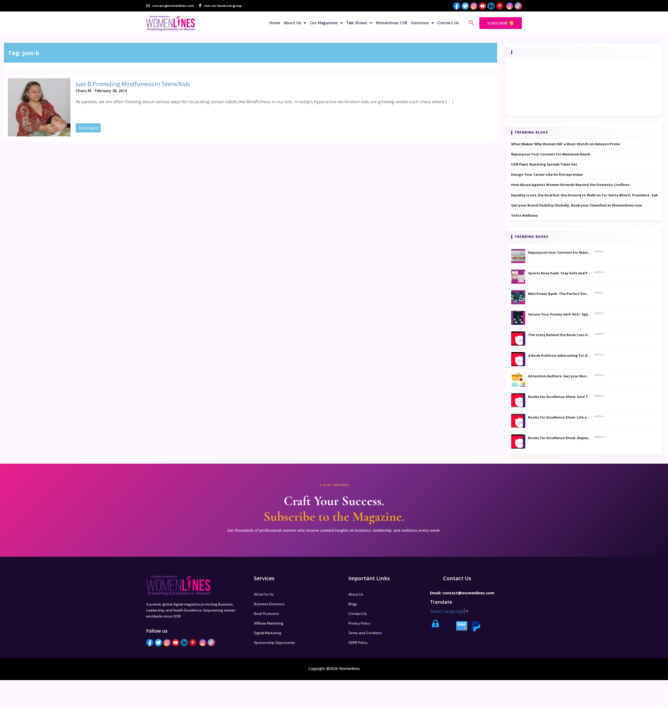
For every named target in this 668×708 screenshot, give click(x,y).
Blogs (352, 604)
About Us (292, 23)
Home (274, 23)
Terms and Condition (365, 633)
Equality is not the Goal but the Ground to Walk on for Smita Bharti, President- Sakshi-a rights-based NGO (584, 195)
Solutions (420, 23)
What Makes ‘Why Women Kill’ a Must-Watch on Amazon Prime (565, 144)
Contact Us (448, 23)
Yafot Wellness (524, 215)
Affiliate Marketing (268, 623)
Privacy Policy (359, 623)
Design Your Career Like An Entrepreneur (547, 174)
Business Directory (269, 604)
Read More (88, 127)
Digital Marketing (267, 633)
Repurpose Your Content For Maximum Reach (551, 154)
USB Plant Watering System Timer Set (544, 164)
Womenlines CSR (391, 23)
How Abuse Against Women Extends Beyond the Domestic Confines (570, 184)
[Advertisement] (584, 94)
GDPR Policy (357, 642)
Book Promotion (266, 614)
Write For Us (264, 594)
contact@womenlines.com (468, 592)
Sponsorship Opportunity (274, 642)
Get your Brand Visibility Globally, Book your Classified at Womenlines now (576, 205)
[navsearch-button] (471, 23)
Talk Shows (356, 23)
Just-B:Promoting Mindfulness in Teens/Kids (133, 84)
